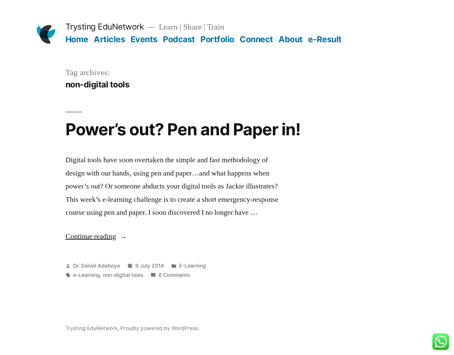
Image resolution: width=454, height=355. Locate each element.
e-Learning (86, 275)
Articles (109, 39)
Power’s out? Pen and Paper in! (182, 129)
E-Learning (192, 266)
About (291, 39)
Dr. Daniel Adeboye (96, 266)
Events (144, 39)
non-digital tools (123, 275)
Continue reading (96, 236)
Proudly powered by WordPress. (159, 328)
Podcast (179, 39)
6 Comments (174, 275)
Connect (256, 39)
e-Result (324, 39)
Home (76, 39)
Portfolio (217, 39)
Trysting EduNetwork (104, 27)
